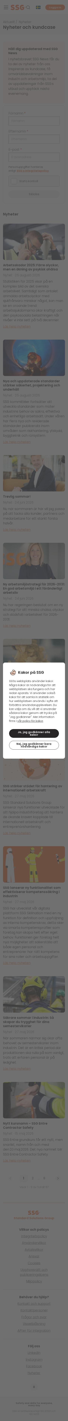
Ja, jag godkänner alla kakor (34, 733)
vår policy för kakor (30, 721)
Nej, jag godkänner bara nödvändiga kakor (33, 745)
